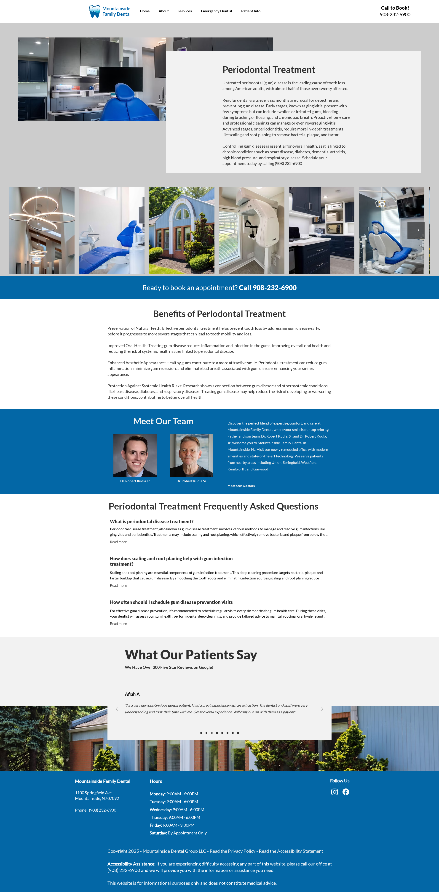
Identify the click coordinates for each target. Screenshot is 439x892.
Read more (118, 541)
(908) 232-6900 (102, 809)
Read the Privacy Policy (232, 851)
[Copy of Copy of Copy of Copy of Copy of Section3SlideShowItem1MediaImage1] (227, 733)
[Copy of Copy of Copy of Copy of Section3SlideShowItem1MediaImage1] (222, 733)
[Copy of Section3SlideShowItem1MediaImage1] (206, 733)
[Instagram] (334, 791)
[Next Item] (416, 230)
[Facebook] (345, 791)
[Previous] (117, 709)
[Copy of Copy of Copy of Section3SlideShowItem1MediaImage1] (217, 733)
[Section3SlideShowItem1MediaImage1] (201, 733)
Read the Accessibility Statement (291, 851)
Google (205, 667)
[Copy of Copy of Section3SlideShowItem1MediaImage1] (212, 733)
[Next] (322, 709)
